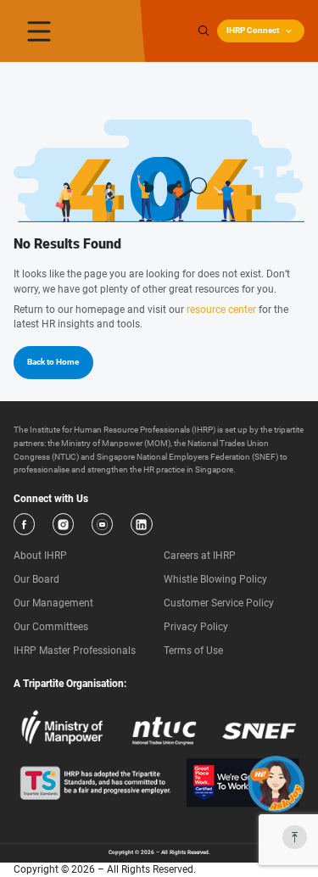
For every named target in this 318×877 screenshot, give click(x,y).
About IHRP (40, 555)
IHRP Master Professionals (75, 650)
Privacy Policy (196, 627)
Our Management (53, 603)
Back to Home (53, 361)
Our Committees (51, 627)
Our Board (36, 579)
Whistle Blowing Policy (215, 579)
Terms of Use (193, 650)
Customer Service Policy (219, 603)
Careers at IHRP (200, 555)
